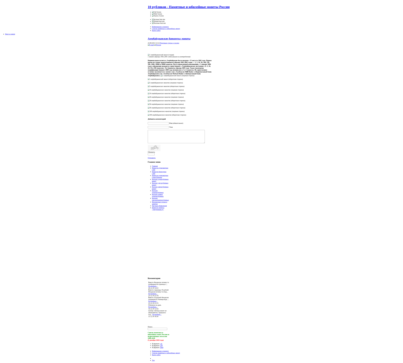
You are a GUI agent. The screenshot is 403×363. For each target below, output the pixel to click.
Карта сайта (156, 355)
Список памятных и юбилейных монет (166, 353)
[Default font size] (158, 21)
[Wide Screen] (157, 14)
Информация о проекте (160, 351)
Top (153, 360)
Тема (171, 127)
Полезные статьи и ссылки (169, 43)
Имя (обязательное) (176, 123)
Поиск (150, 327)
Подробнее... (152, 286)
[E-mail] (151, 45)
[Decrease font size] (159, 23)
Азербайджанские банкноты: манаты (169, 38)
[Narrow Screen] (158, 16)
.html (161, 347)
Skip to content (10, 34)
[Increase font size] (158, 19)
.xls (161, 344)
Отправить (152, 158)
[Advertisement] (172, 49)
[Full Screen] (156, 12)
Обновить (151, 152)
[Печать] (157, 45)
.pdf (161, 346)
